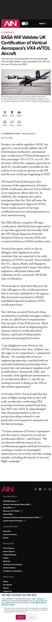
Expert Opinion (9, 551)
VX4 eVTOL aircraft (31, 159)
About (5, 582)
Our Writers (7, 585)
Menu (42, 23)
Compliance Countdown (12, 571)
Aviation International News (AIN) (16, 504)
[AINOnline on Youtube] (40, 489)
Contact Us (7, 591)
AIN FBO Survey (9, 501)
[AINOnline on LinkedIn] (50, 489)
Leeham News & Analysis (13, 521)
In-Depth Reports (9, 555)
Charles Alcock (12, 133)
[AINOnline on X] (45, 489)
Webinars (6, 561)
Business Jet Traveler (11, 511)
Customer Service (10, 534)
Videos (6, 558)
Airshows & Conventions (12, 565)
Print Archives (8, 548)
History (6, 588)
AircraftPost (8, 508)
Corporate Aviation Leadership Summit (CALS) (21, 517)
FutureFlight (7, 32)
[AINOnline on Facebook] (35, 489)
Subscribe (7, 531)
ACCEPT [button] (21, 617)
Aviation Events (9, 568)
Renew (5, 538)
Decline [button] (31, 617)
